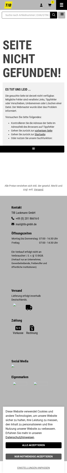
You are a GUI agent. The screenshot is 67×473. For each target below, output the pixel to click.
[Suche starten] (53, 15)
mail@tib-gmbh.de (26, 224)
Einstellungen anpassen (33, 467)
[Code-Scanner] (61, 15)
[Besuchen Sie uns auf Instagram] (12, 366)
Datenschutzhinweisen (20, 437)
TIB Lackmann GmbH (23, 212)
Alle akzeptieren (33, 445)
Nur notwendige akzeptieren (33, 456)
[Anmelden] (41, 5)
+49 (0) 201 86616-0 (27, 218)
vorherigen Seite (43, 130)
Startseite (40, 134)
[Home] (8, 5)
